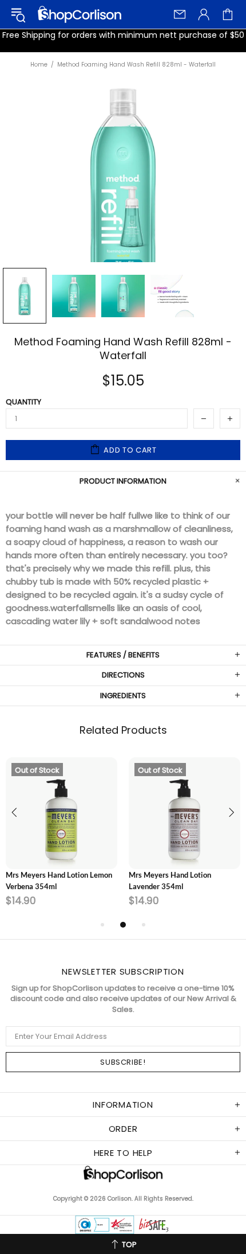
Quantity (23, 402)
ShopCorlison (79, 14)
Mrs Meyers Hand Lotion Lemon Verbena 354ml (59, 880)
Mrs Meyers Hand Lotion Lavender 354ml (170, 880)
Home (38, 65)
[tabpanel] (61, 837)
